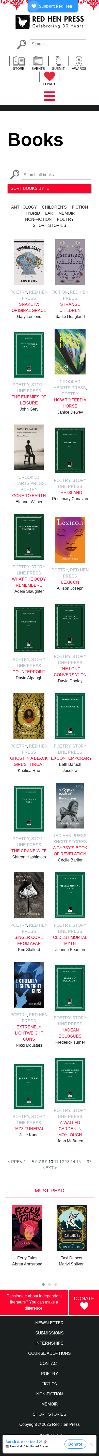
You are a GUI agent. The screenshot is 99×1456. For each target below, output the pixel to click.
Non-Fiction (38, 219)
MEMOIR (49, 1404)
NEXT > (49, 1168)
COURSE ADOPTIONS (49, 1353)
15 (78, 1162)
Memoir (66, 213)
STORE (18, 69)
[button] (43, 1284)
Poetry (65, 219)
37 (89, 1162)
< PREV (15, 1162)
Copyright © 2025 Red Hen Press (49, 1424)
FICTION (49, 1384)
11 (56, 1162)
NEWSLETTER (49, 1323)
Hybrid (32, 213)
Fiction (80, 207)
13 (67, 1162)
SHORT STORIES (49, 1414)
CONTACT (49, 1363)
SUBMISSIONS (49, 1333)
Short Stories (49, 225)
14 (73, 1162)
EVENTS (38, 69)
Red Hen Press (70, 836)
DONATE (49, 84)
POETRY (49, 1374)
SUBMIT (58, 69)
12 (61, 1162)
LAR (49, 213)
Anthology (24, 207)
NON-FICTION (49, 1394)
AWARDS (79, 69)
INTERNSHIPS (49, 1343)
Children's (54, 207)
